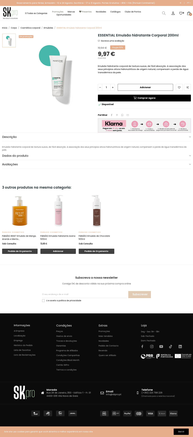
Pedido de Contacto (109, 345)
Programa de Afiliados (67, 350)
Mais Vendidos (106, 336)
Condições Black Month (67, 360)
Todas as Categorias (37, 13)
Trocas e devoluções (66, 341)
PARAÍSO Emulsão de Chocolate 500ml (94, 237)
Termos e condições (66, 369)
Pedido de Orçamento (20, 251)
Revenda (103, 350)
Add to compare (187, 87)
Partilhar (111, 115)
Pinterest (117, 115)
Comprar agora (146, 97)
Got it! (181, 431)
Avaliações (10, 164)
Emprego (18, 340)
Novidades (104, 341)
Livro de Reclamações (24, 354)
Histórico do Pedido (23, 345)
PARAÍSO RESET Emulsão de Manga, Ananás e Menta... (19, 237)
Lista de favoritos (22, 350)
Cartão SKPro (62, 365)
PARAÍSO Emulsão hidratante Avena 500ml (57, 237)
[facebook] (142, 347)
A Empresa (19, 330)
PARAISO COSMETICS (13, 232)
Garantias (61, 345)
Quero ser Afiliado (107, 355)
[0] (181, 13)
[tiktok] (170, 347)
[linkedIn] (180, 347)
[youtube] (161, 347)
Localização (19, 335)
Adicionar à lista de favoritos (179, 87)
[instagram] (152, 347)
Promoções (104, 331)
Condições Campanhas (68, 355)
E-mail (127, 115)
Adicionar (145, 87)
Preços (59, 331)
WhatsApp (122, 115)
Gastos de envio (64, 336)
